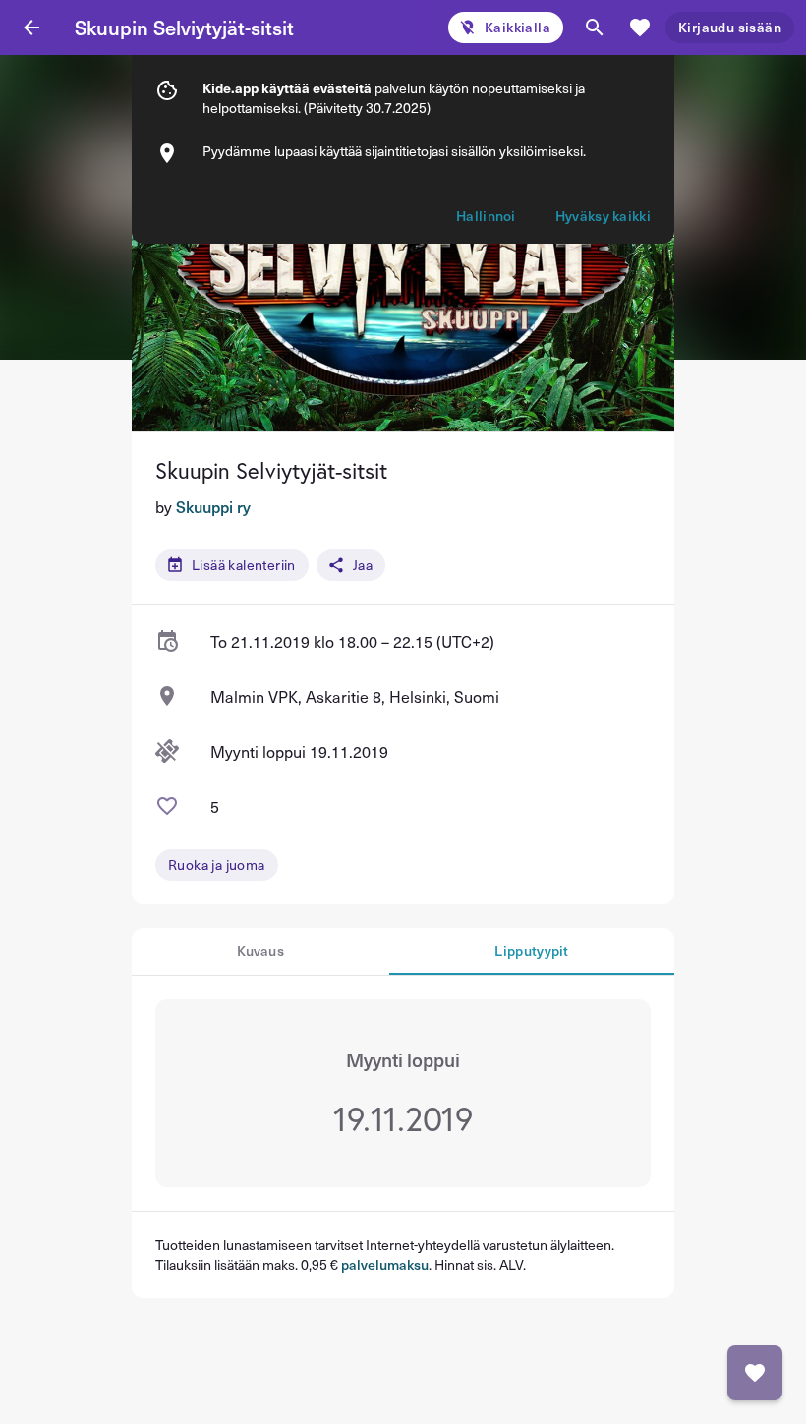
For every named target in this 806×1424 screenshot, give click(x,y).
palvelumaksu (385, 1264)
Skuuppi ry (213, 506)
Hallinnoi (486, 215)
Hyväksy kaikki (603, 215)
